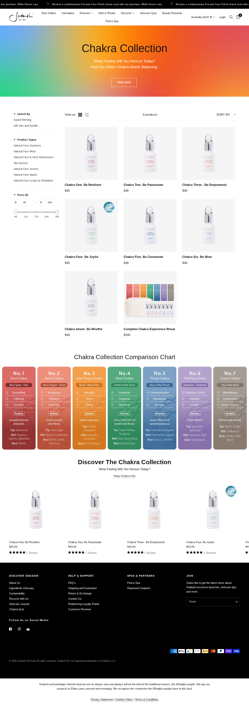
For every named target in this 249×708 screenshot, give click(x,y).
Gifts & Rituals (106, 13)
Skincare (84, 13)
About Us (14, 582)
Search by (23, 114)
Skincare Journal (19, 604)
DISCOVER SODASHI (23, 575)
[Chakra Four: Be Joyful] (213, 510)
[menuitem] (49, 13)
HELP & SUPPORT (81, 575)
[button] (124, 82)
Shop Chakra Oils (125, 475)
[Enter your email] (236, 601)
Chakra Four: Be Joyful (200, 542)
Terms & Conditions (146, 699)
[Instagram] (22, 629)
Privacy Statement (102, 699)
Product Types (26, 139)
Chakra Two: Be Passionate (84, 542)
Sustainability (17, 593)
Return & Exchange (80, 593)
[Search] (231, 17)
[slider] (15, 212)
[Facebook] (13, 629)
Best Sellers (49, 13)
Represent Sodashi (138, 588)
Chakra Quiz (16, 609)
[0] (237, 17)
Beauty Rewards (172, 13)
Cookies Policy (124, 699)
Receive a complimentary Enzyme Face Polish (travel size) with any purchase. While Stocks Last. (95, 4)
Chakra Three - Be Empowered (145, 542)
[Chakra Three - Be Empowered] (154, 510)
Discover (126, 13)
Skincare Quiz (148, 13)
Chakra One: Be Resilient (24, 542)
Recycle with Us (19, 598)
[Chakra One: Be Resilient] (36, 510)
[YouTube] (31, 629)
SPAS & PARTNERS (141, 575)
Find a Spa (112, 21)
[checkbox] (35, 120)
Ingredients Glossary (21, 588)
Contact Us (75, 598)
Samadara (68, 13)
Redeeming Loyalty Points (83, 604)
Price (22, 195)
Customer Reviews (79, 609)
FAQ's (72, 582)
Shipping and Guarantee (82, 588)
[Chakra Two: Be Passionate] (95, 510)
